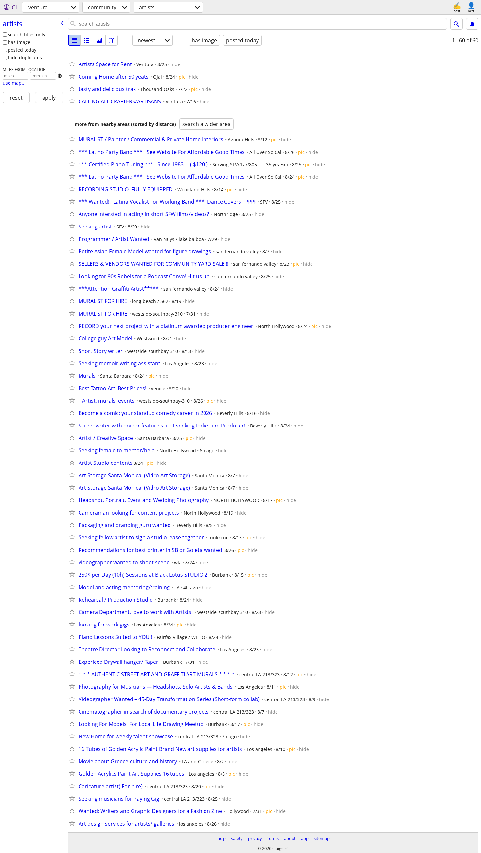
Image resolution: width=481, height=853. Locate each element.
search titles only (26, 34)
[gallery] (99, 40)
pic (182, 77)
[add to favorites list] (73, 63)
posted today (22, 50)
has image (19, 42)
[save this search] (472, 24)
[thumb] (86, 40)
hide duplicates (25, 57)
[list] (74, 40)
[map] (111, 40)
